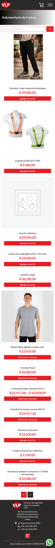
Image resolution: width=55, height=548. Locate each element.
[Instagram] (27, 535)
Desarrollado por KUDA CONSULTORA (27, 544)
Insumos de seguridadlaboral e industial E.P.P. (33, 505)
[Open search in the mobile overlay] (27, 29)
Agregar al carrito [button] (27, 98)
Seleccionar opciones (27, 357)
